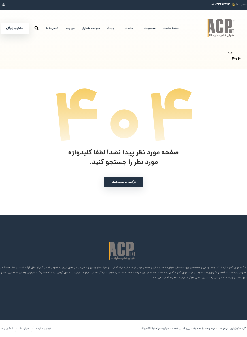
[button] (30, 5)
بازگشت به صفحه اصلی (123, 182)
